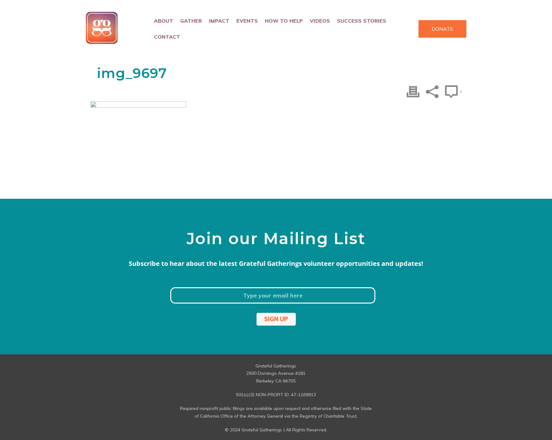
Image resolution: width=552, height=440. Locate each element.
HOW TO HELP (284, 21)
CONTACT (167, 37)
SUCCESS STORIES (361, 21)
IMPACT (219, 21)
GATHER (191, 21)
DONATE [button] (442, 29)
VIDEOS (320, 21)
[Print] (413, 91)
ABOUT (163, 21)
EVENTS (247, 21)
